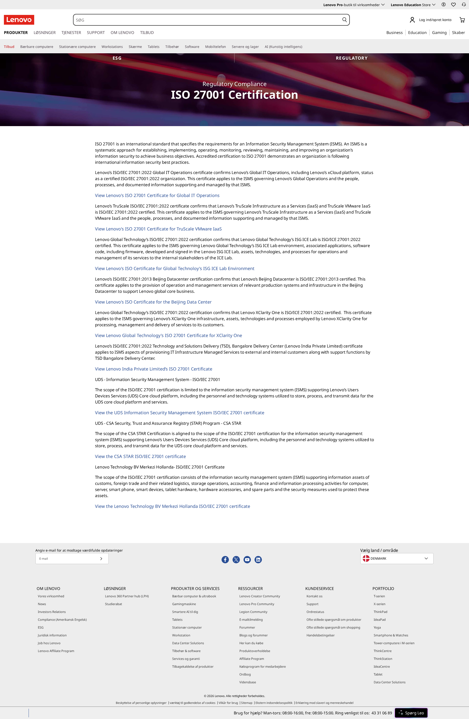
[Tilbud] (16, 46)
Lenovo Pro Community (256, 604)
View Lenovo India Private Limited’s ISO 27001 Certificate (153, 369)
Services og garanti (186, 658)
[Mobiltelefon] (227, 46)
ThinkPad (380, 612)
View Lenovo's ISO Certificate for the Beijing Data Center (153, 302)
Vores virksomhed (51, 596)
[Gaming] (448, 32)
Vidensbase (247, 682)
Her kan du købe (251, 643)
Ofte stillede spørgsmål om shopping (333, 627)
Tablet (378, 674)
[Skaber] (466, 32)
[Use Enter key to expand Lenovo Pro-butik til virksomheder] (383, 4)
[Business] (404, 32)
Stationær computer (187, 627)
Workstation (181, 635)
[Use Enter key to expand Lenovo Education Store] (434, 4)
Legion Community (253, 612)
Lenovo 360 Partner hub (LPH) (127, 596)
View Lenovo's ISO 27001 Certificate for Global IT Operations (157, 195)
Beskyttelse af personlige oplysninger (141, 703)
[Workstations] (124, 46)
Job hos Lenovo (49, 643)
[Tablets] (161, 46)
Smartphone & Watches (391, 635)
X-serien (379, 604)
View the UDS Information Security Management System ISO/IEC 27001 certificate (179, 412)
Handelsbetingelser (321, 635)
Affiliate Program (251, 658)
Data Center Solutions (188, 643)
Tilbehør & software (186, 651)
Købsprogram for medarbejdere (262, 666)
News (42, 604)
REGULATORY (352, 58)
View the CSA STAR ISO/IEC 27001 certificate (140, 456)
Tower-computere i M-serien (394, 643)
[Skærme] (143, 46)
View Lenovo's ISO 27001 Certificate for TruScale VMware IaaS (158, 229)
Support (313, 604)
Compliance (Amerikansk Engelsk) (62, 619)
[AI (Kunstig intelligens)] (304, 46)
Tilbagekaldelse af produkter (192, 666)
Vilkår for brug (228, 703)
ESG (117, 58)
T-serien (379, 596)
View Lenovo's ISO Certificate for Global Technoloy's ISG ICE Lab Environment (175, 268)
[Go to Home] (19, 20)
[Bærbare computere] (55, 46)
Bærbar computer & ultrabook (194, 596)
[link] (464, 5)
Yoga (377, 627)
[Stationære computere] (97, 46)
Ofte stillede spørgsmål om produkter (334, 619)
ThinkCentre (383, 651)
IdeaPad (380, 619)
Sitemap (246, 703)
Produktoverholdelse (254, 651)
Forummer (247, 627)
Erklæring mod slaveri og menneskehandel (324, 703)
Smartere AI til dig (185, 612)
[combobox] (207, 20)
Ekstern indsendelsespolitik (274, 703)
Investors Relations (52, 612)
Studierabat (113, 604)
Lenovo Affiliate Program (56, 651)
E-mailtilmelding (251, 619)
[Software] (201, 46)
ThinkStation (383, 658)
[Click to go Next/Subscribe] (101, 558)
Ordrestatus (315, 612)
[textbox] (397, 558)
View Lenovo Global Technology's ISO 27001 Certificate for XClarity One (168, 335)
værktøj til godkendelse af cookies (192, 703)
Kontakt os (314, 596)
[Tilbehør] (181, 46)
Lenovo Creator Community (259, 596)
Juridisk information (52, 635)
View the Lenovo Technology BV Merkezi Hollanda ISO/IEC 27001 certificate (172, 506)
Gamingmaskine (184, 604)
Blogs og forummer (253, 635)
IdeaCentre (382, 666)
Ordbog (245, 674)
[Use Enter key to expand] (454, 20)
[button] (444, 4)
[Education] (428, 32)
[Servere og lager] (260, 46)
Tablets (177, 619)
